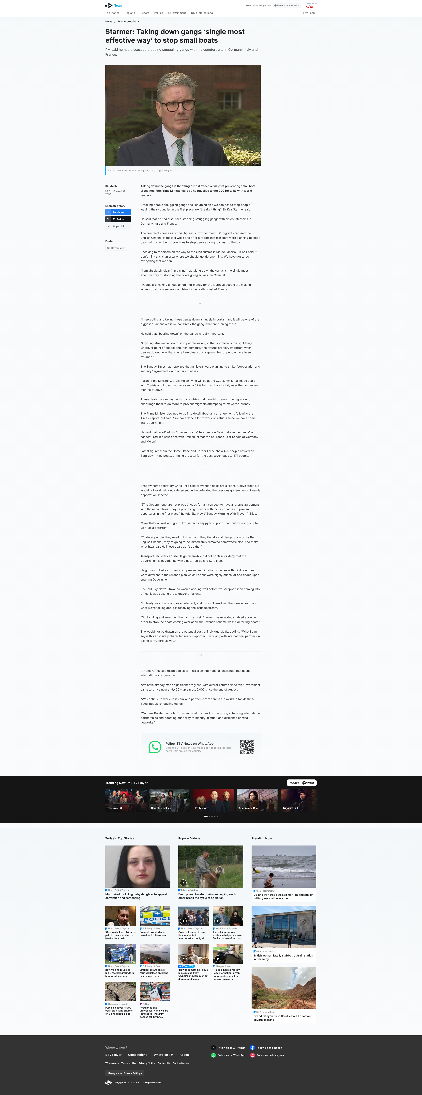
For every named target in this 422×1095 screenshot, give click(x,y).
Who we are (112, 1063)
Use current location (288, 5)
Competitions (137, 1054)
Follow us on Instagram (270, 1055)
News (108, 21)
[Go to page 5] (217, 816)
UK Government (116, 248)
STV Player (113, 1054)
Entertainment (177, 12)
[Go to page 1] (206, 816)
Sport (145, 12)
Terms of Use (128, 1063)
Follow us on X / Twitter (231, 1047)
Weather (250, 5)
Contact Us (164, 1063)
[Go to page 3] (212, 816)
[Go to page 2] (209, 816)
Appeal (185, 1054)
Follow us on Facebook (270, 1047)
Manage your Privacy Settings (125, 1073)
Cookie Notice (181, 1063)
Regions (130, 12)
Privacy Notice (147, 1063)
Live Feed (309, 12)
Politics (158, 12)
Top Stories (112, 12)
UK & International (202, 12)
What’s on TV (163, 1054)
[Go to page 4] (214, 816)
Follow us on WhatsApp (231, 1055)
